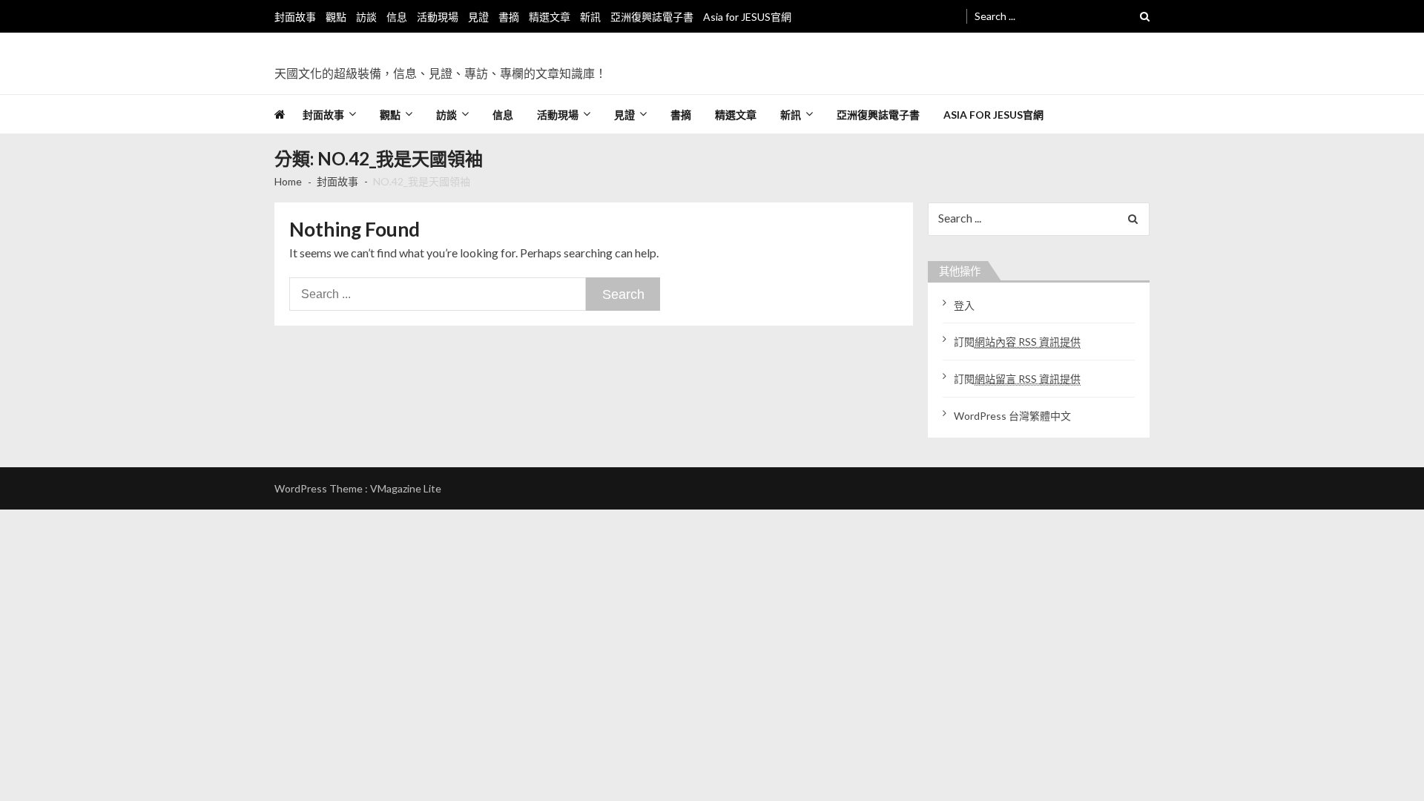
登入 (964, 305)
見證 (478, 16)
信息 (396, 16)
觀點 (336, 16)
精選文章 (549, 16)
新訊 (590, 16)
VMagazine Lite (405, 488)
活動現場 (437, 16)
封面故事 (295, 16)
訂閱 (1017, 341)
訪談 (366, 16)
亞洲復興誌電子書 (651, 16)
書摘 (508, 16)
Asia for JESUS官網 (747, 16)
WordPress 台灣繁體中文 (1012, 415)
